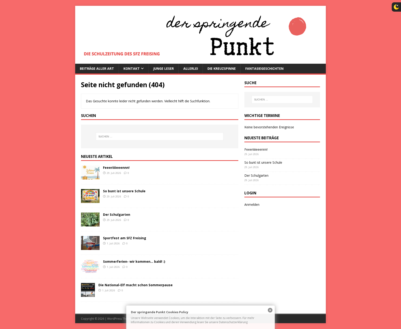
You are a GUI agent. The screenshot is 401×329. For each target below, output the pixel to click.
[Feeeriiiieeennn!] (90, 176)
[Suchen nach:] (159, 136)
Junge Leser (163, 68)
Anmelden (251, 204)
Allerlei (190, 68)
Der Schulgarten (116, 214)
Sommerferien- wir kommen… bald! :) (134, 261)
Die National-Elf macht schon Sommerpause (135, 285)
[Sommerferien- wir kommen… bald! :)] (90, 271)
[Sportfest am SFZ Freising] (90, 247)
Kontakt (131, 68)
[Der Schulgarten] (90, 223)
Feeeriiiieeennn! (116, 167)
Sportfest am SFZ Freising (124, 238)
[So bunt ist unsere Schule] (90, 200)
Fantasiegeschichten (264, 68)
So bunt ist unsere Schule (124, 191)
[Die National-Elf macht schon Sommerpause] (88, 294)
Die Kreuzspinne (221, 68)
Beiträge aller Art (97, 68)
